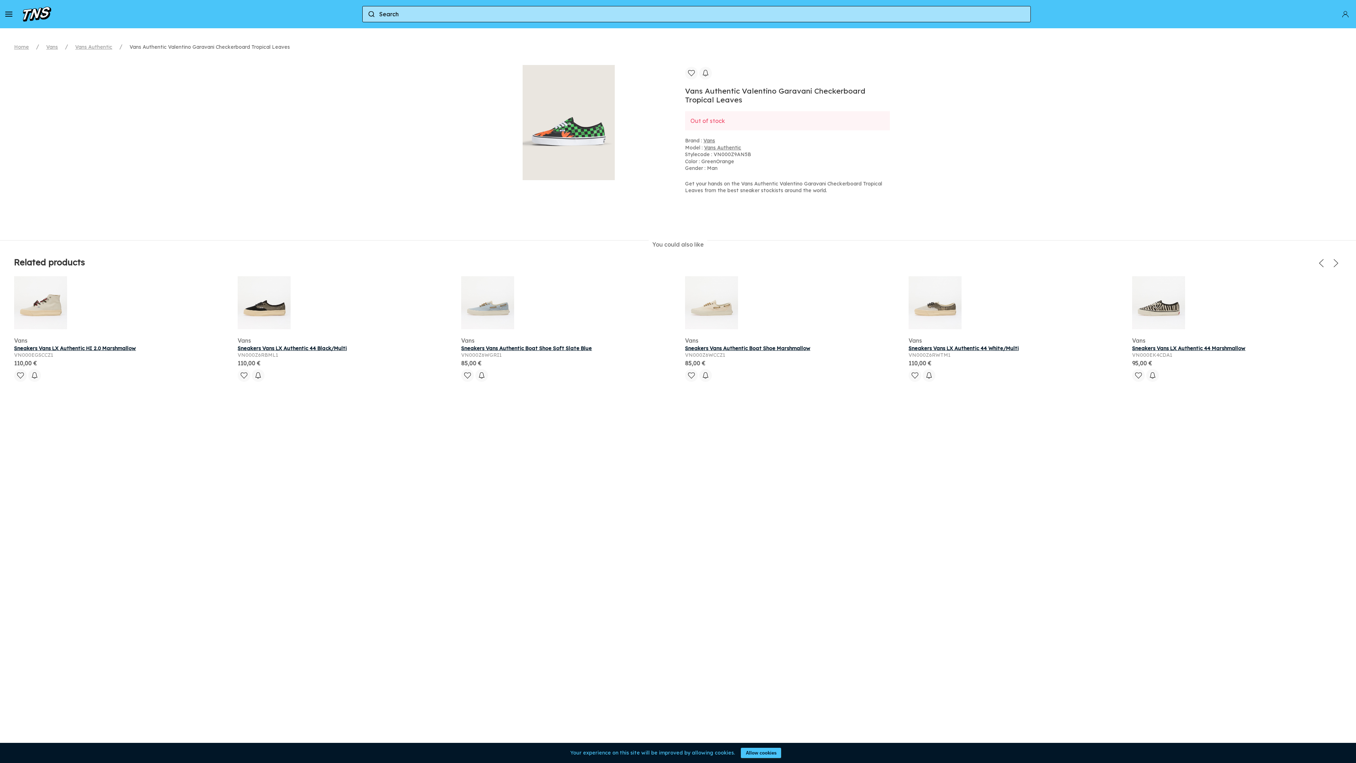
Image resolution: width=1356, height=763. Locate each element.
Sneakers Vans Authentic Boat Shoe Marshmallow (747, 348)
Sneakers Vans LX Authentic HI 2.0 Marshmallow (75, 348)
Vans (52, 47)
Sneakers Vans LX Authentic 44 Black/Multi (292, 348)
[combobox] (696, 14)
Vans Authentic (93, 47)
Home (21, 47)
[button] (9, 14)
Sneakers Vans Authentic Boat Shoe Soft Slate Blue (526, 348)
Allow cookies (761, 753)
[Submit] (371, 14)
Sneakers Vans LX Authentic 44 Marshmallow (1188, 348)
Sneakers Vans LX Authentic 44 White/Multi (964, 348)
